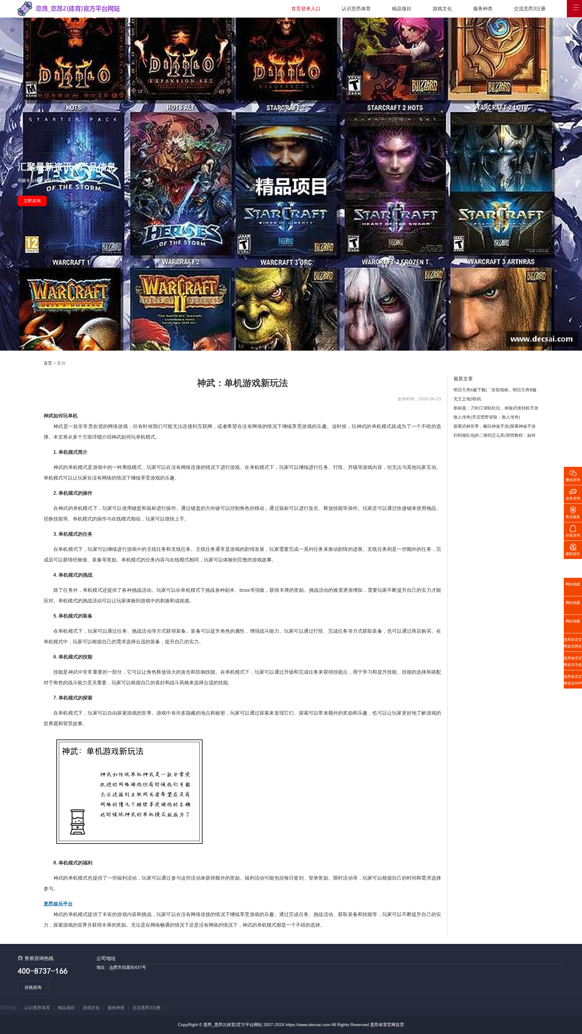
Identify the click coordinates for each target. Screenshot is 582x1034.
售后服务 (573, 512)
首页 (48, 363)
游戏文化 (442, 8)
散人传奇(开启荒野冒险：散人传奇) (486, 417)
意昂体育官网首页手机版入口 (573, 663)
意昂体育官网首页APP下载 (573, 682)
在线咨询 (33, 987)
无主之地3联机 (467, 398)
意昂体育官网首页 (387, 1024)
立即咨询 (32, 200)
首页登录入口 (305, 8)
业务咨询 (573, 493)
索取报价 (573, 549)
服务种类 (483, 8)
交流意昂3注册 (530, 8)
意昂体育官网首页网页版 (573, 645)
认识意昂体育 (356, 8)
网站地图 (573, 584)
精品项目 (401, 8)
